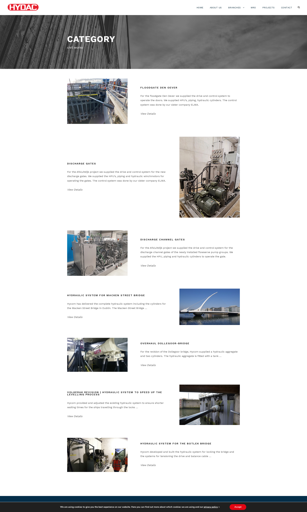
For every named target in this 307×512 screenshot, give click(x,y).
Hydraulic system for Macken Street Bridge (106, 295)
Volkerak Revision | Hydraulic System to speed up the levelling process (114, 393)
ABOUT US (216, 7)
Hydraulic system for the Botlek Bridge (176, 443)
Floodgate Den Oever (158, 87)
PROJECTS (268, 7)
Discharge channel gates (162, 239)
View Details (148, 113)
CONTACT (286, 7)
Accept (237, 506)
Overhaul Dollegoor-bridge (164, 343)
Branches (234, 7)
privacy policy (211, 506)
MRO (253, 7)
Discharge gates (81, 163)
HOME (200, 7)
